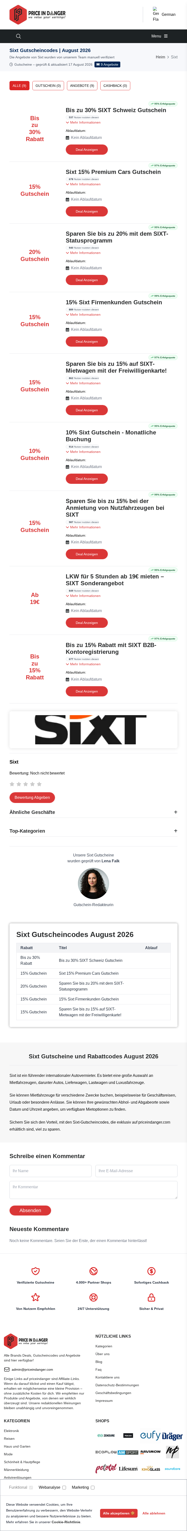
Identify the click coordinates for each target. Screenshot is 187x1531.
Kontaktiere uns (107, 1377)
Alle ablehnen (153, 1513)
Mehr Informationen (85, 122)
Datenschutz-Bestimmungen (117, 1385)
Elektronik (11, 1431)
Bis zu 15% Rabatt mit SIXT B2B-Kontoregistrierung (111, 648)
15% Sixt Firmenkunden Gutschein (114, 302)
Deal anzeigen (87, 150)
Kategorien (103, 1346)
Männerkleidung (16, 1470)
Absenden (30, 1210)
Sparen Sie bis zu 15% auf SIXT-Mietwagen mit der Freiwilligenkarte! (116, 367)
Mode (8, 1454)
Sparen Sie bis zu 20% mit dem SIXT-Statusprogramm (117, 237)
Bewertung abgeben (32, 797)
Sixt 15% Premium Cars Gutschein (113, 172)
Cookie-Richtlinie (66, 1522)
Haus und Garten (17, 1446)
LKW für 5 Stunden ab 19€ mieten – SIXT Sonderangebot (115, 579)
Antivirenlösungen (17, 1477)
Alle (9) (19, 86)
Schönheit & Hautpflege (22, 1462)
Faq (98, 1369)
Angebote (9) (82, 86)
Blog (98, 1362)
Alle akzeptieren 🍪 (119, 1513)
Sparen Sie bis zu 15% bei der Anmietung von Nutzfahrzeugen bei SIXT (115, 508)
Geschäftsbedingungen (113, 1393)
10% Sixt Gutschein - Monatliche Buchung (111, 435)
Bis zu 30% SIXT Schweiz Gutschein (116, 110)
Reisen (9, 1439)
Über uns (102, 1354)
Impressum (104, 1401)
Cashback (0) (115, 86)
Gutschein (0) (48, 86)
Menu (156, 36)
